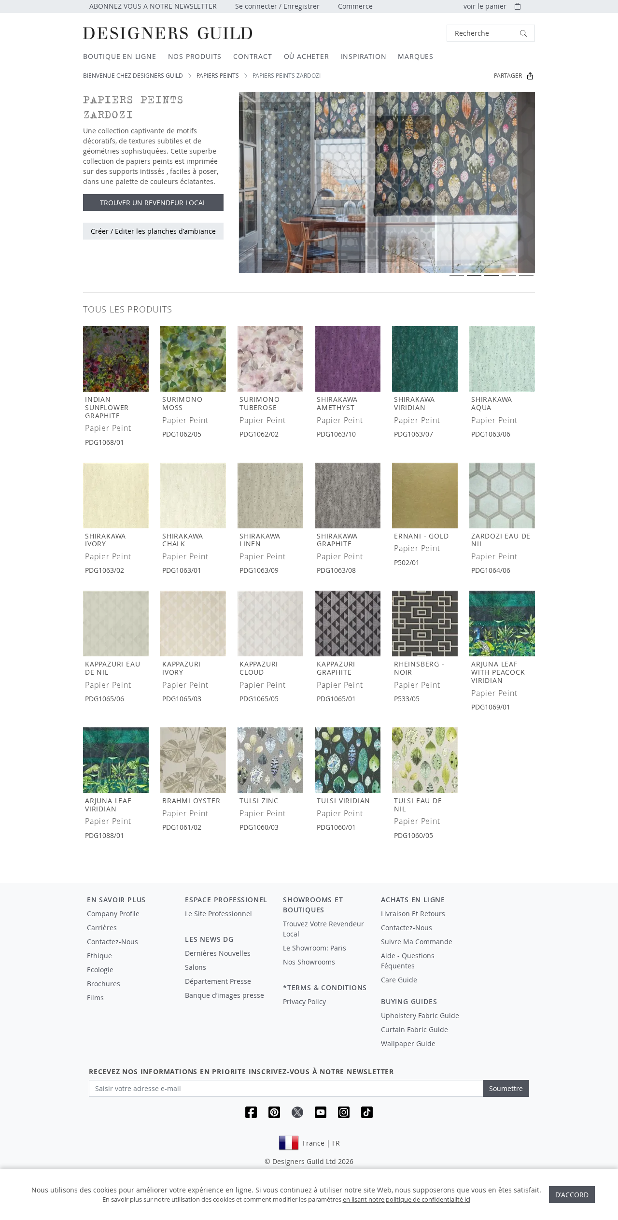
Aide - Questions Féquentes (408, 960)
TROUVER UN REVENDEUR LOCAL (153, 202)
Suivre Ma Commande (416, 941)
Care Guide (399, 979)
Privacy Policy (304, 1001)
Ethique (99, 955)
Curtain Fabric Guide (414, 1029)
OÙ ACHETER (306, 56)
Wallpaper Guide (408, 1043)
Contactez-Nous (112, 941)
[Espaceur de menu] (227, 922)
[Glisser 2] (474, 275)
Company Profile (113, 913)
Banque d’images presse (224, 995)
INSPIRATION (364, 56)
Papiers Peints (218, 75)
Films (95, 997)
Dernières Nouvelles (218, 953)
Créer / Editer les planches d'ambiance (153, 231)
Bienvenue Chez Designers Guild (133, 75)
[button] (491, 33)
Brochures (103, 983)
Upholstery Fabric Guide (420, 1015)
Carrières (102, 927)
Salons (195, 967)
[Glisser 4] (509, 275)
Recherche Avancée (420, 33)
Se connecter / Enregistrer (277, 6)
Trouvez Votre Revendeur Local (323, 928)
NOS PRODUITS (195, 56)
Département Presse (218, 981)
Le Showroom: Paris (314, 947)
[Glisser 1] (456, 275)
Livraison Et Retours (413, 913)
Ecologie (100, 969)
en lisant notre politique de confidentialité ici (406, 1199)
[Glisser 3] (491, 275)
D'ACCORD (572, 1194)
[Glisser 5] (526, 275)
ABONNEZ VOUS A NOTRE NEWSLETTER (153, 6)
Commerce (355, 6)
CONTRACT (252, 56)
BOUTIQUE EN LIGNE (119, 56)
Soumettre (506, 1088)
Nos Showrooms (309, 961)
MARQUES (416, 56)
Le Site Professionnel (218, 913)
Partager (508, 75)
